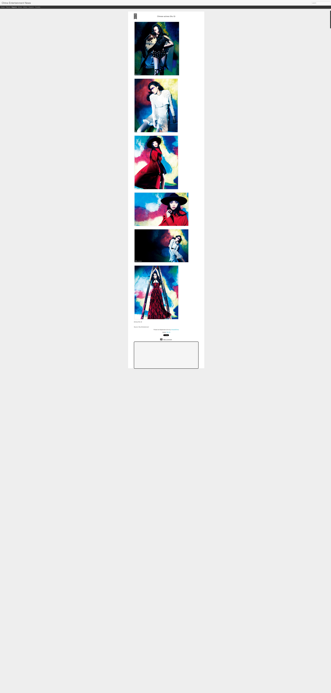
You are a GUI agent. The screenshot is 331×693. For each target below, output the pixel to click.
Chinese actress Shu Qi (166, 16)
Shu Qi (168, 332)
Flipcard (8, 7)
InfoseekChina (175, 329)
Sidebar (25, 7)
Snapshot (31, 7)
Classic (3, 7)
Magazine (14, 7)
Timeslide (37, 7)
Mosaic (20, 7)
